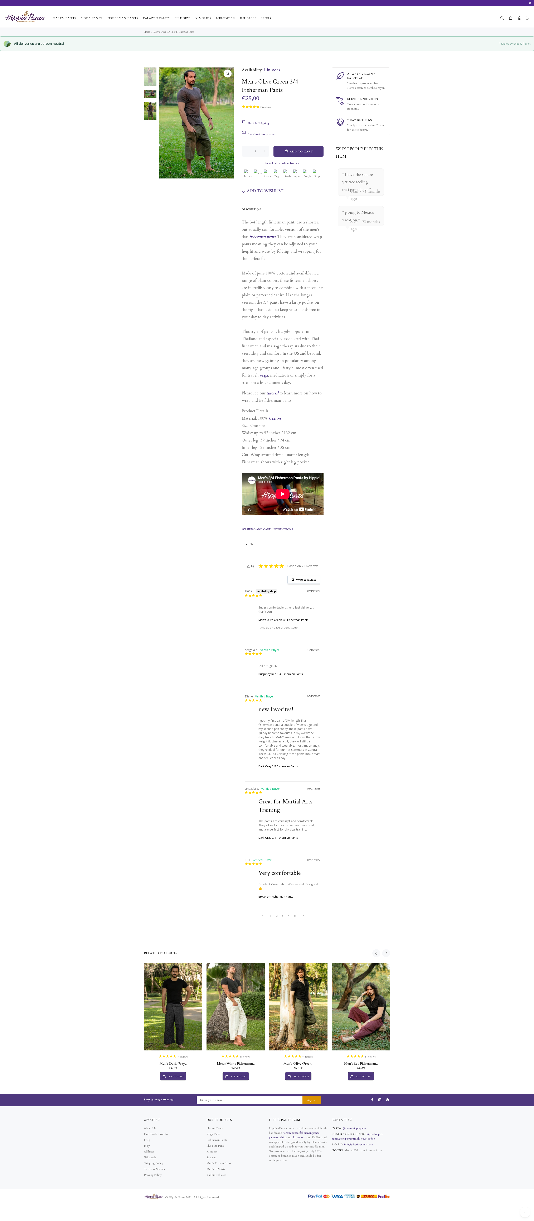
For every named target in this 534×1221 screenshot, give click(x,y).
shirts (283, 1137)
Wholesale (150, 1157)
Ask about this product (261, 134)
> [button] (303, 915)
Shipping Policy (153, 1163)
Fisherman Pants (217, 1140)
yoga (264, 375)
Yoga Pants (213, 1134)
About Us (150, 1128)
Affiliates (149, 1152)
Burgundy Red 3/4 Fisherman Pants (280, 674)
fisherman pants (262, 236)
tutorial (272, 393)
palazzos (274, 1137)
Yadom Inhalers (216, 1175)
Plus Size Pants (215, 1146)
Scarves (211, 1157)
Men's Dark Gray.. (173, 1063)
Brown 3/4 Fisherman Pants (275, 896)
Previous (376, 953)
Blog (147, 1146)
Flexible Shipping (258, 123)
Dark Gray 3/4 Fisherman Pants (278, 766)
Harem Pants (215, 1128)
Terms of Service (155, 1169)
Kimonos (212, 1152)
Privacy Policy (153, 1175)
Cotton (275, 418)
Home (147, 32)
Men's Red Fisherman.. (361, 1063)
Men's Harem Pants (219, 1163)
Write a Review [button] (306, 580)
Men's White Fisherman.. (236, 1063)
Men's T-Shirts (216, 1169)
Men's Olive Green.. (298, 1063)
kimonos (299, 1137)
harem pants (290, 1133)
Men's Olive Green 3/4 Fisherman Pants (283, 620)
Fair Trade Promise (156, 1134)
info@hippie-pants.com (358, 1144)
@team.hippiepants (354, 1128)
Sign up (312, 1100)
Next (386, 953)
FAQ (147, 1140)
